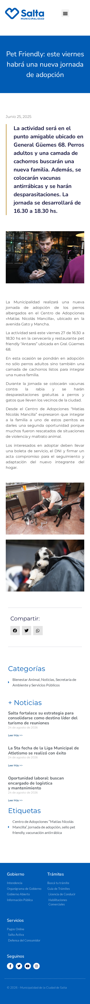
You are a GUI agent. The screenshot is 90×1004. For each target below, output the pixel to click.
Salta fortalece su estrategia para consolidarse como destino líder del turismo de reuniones (43, 718)
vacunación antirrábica (44, 832)
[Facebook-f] (10, 966)
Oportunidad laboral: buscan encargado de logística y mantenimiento (36, 783)
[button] (65, 13)
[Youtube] (27, 966)
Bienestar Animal (26, 679)
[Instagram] (36, 966)
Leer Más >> (15, 735)
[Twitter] (19, 966)
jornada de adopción (44, 827)
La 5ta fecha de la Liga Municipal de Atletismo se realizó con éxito (43, 750)
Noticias (47, 679)
